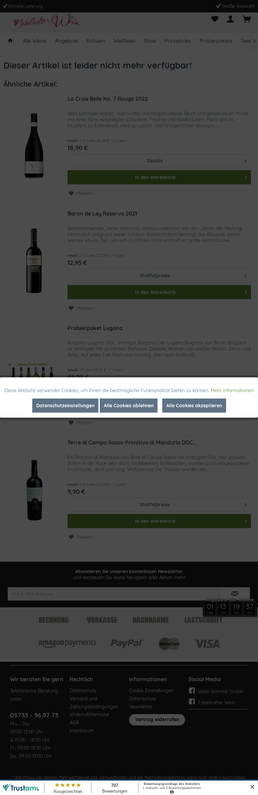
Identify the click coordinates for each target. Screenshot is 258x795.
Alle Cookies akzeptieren (194, 406)
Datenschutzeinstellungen (65, 406)
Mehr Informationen (232, 390)
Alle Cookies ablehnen (129, 406)
